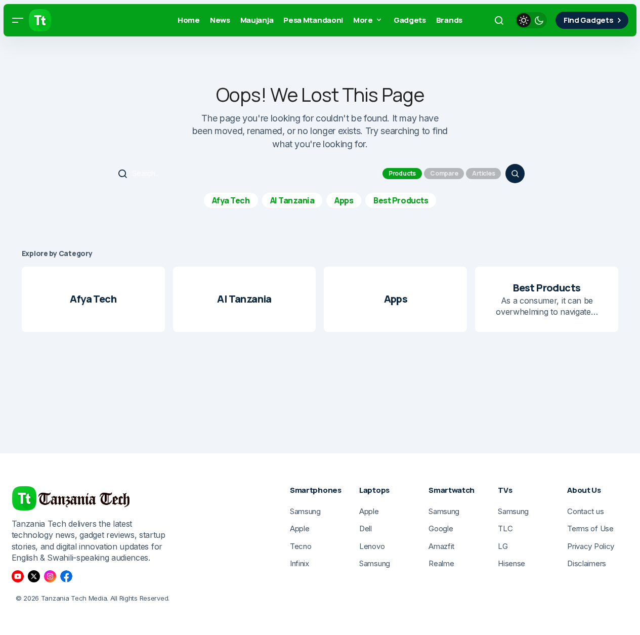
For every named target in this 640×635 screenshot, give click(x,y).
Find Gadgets (588, 20)
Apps (343, 200)
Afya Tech (231, 200)
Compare (444, 173)
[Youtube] (18, 576)
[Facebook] (66, 576)
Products (402, 173)
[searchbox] (246, 173)
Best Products (400, 200)
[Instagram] (50, 576)
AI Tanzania (292, 200)
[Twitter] (34, 576)
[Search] (515, 173)
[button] (18, 20)
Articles (483, 173)
